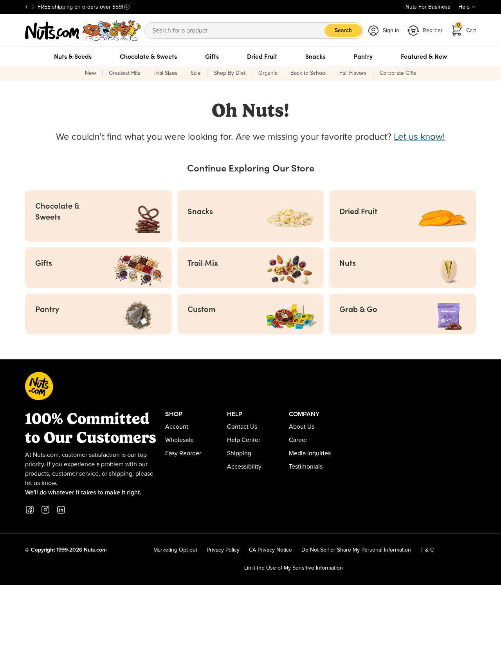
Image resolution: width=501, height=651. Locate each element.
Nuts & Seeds (73, 56)
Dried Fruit (262, 56)
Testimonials (306, 466)
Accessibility (244, 466)
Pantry (363, 56)
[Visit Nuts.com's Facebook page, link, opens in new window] (29, 509)
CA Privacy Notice (270, 550)
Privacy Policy (223, 550)
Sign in (391, 30)
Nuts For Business (428, 7)
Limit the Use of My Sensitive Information (293, 568)
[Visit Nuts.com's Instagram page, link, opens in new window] (45, 509)
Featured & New (424, 56)
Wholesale (179, 440)
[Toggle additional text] (127, 7)
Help (464, 7)
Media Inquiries (310, 453)
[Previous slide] (26, 7)
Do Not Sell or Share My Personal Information (356, 550)
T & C (427, 550)
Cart (466, 28)
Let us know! (419, 137)
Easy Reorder (183, 453)
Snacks (315, 56)
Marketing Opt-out (175, 550)
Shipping (239, 453)
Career (298, 440)
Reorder (433, 30)
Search (343, 30)
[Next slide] (33, 7)
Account (176, 427)
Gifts (212, 56)
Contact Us (242, 427)
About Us (301, 427)
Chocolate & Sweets (148, 56)
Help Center (243, 440)
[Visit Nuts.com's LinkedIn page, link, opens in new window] (61, 509)
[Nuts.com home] (83, 30)
